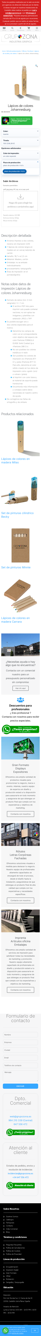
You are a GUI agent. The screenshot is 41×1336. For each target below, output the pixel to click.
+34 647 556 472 (21, 1177)
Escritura (30, 51)
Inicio (3, 51)
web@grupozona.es (20, 1116)
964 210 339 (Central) (20, 1120)
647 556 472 (20, 1124)
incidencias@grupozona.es (20, 1173)
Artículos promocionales (14, 51)
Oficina (24, 51)
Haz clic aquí (20, 688)
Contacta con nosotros (21, 814)
